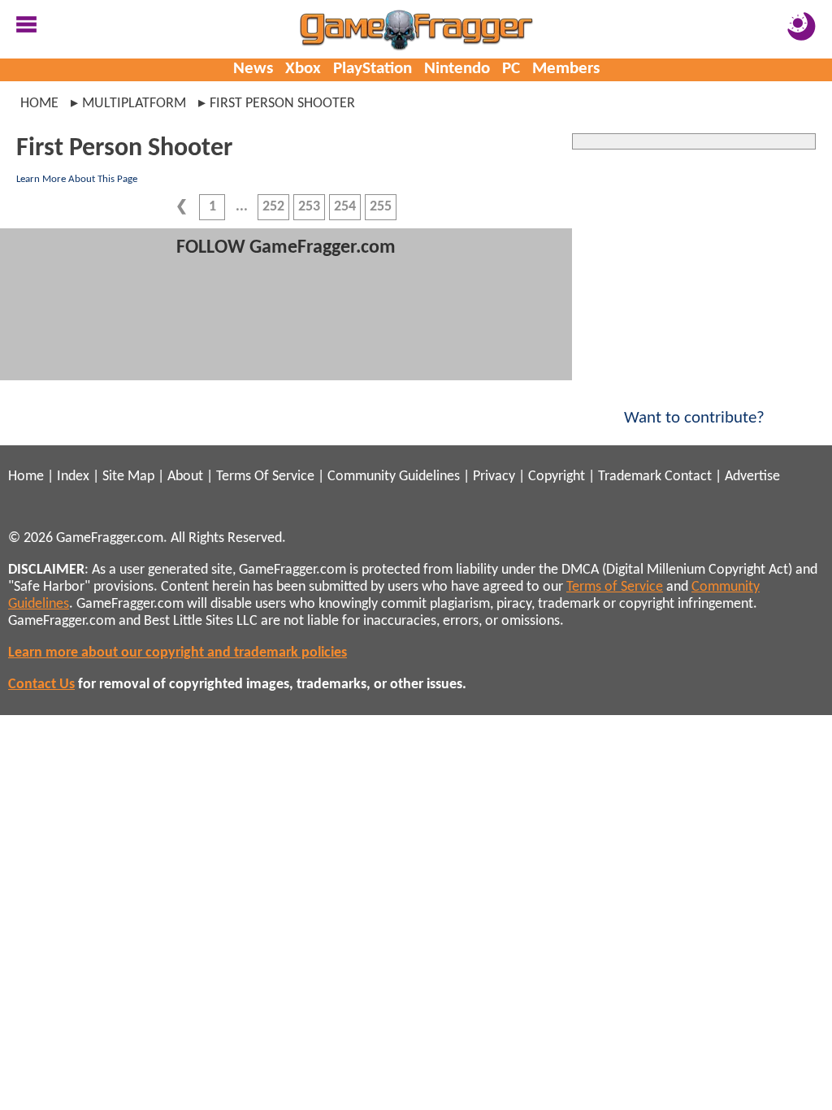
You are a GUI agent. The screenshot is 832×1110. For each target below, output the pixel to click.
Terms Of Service (265, 476)
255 (381, 207)
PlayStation (372, 68)
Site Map (128, 476)
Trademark (629, 476)
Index (73, 476)
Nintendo (457, 68)
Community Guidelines (393, 476)
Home (39, 103)
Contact (688, 476)
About (185, 476)
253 (309, 207)
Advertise (752, 476)
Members (566, 68)
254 (345, 207)
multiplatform (134, 103)
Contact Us (41, 685)
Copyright (556, 476)
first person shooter (282, 103)
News (253, 68)
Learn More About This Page (76, 179)
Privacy (494, 476)
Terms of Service (614, 587)
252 (273, 207)
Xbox (303, 68)
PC (511, 68)
